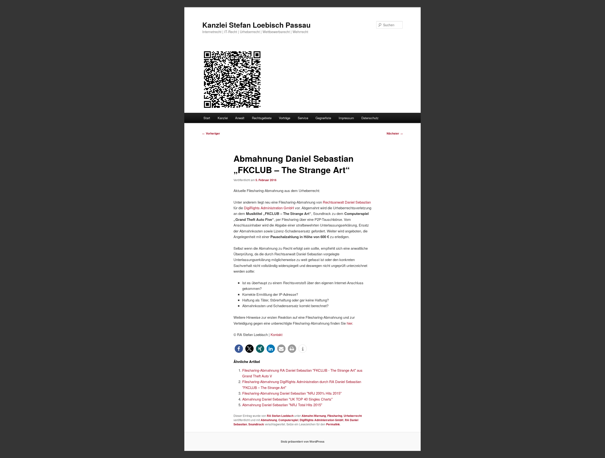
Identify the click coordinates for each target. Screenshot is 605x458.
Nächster (395, 133)
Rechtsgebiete (262, 118)
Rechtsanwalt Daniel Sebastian (347, 202)
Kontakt (276, 334)
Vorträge (284, 118)
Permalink (333, 424)
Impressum (346, 118)
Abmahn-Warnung (314, 416)
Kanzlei (223, 118)
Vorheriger (211, 133)
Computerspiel (288, 420)
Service (303, 118)
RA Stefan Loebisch (280, 416)
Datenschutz (370, 118)
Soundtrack (256, 424)
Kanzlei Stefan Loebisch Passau (256, 25)
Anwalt (239, 118)
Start (206, 118)
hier (349, 323)
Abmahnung (269, 420)
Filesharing (334, 416)
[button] (239, 349)
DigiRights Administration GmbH (269, 207)
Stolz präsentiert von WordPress (302, 441)
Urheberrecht (353, 416)
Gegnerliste (323, 118)
